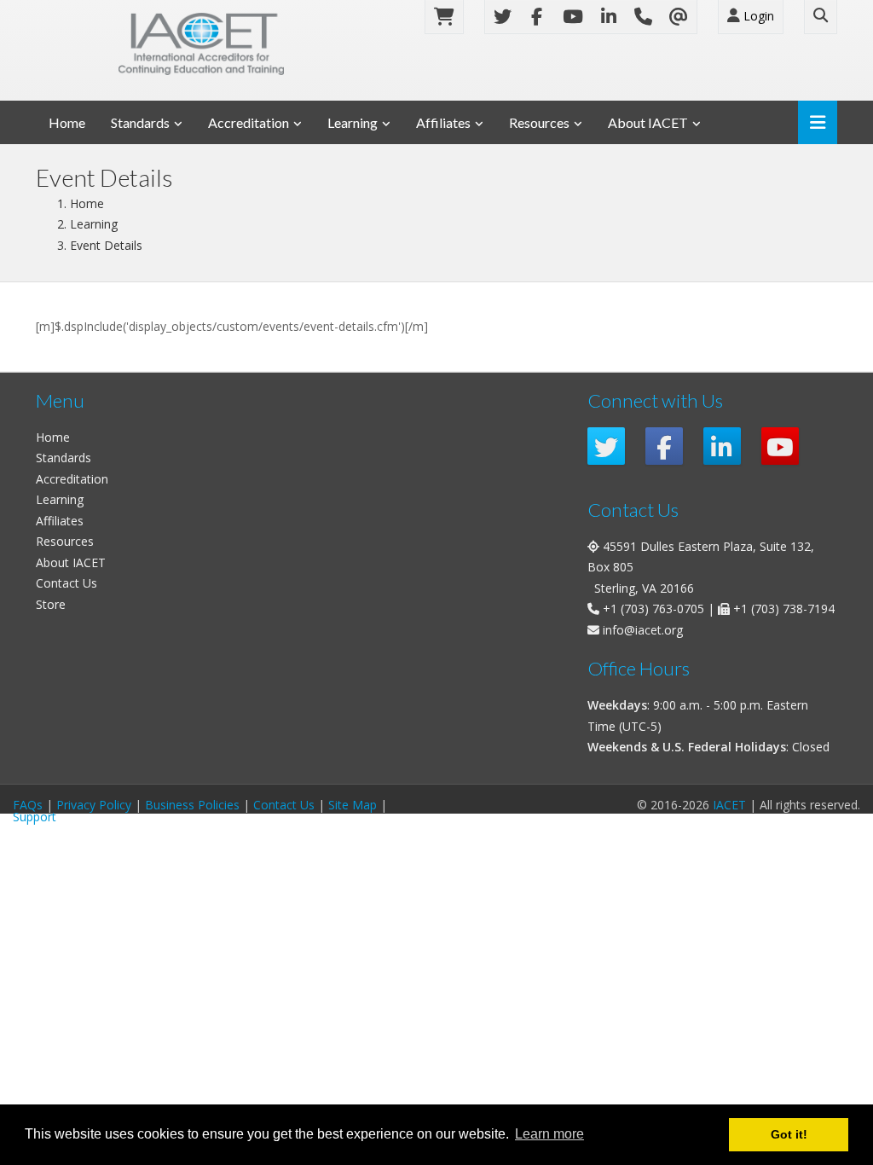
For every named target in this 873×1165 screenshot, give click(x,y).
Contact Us (66, 583)
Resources (539, 122)
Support (34, 817)
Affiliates (443, 122)
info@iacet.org (643, 630)
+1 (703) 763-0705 (653, 608)
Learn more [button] (549, 1134)
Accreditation (248, 122)
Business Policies (192, 805)
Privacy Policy (93, 805)
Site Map (352, 805)
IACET (729, 805)
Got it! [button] (789, 1134)
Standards (140, 122)
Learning (352, 122)
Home (67, 122)
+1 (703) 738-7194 (784, 608)
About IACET (648, 122)
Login (757, 16)
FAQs (28, 805)
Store (51, 604)
